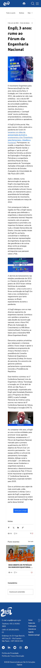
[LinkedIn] (9, 647)
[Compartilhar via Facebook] (9, 527)
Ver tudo (30, 541)
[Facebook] (26, 647)
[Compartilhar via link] (23, 527)
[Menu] (37, 3)
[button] (32, 3)
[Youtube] (14, 647)
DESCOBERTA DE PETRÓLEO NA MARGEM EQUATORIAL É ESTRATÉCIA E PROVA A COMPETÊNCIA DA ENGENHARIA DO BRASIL (20, 566)
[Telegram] (3, 647)
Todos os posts (10, 13)
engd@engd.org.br (14, 620)
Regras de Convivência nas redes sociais (39, 620)
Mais (29, 13)
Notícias (21, 13)
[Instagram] (20, 647)
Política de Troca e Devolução (13, 656)
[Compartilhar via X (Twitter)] (13, 527)
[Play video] (20, 265)
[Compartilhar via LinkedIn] (18, 527)
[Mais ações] (32, 23)
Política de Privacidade (10, 653)
